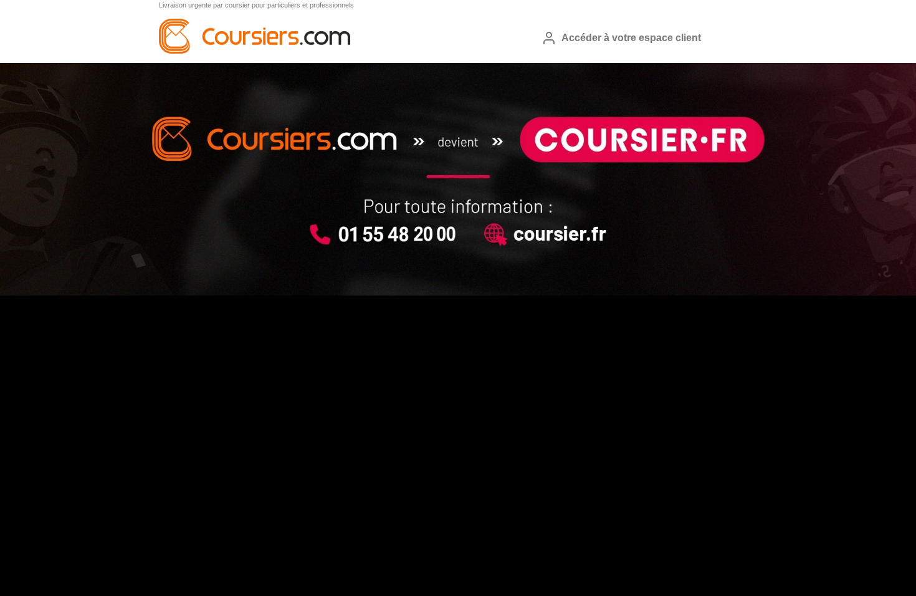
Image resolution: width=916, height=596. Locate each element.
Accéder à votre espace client (631, 37)
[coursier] (254, 51)
